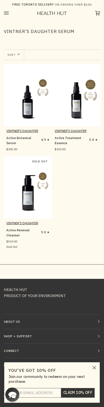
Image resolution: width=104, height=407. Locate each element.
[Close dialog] (94, 368)
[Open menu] (11, 13)
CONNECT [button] (11, 351)
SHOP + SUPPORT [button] (18, 336)
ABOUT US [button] (12, 322)
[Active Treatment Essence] (76, 95)
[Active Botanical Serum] (28, 95)
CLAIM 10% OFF (78, 392)
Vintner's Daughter (22, 131)
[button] (12, 395)
